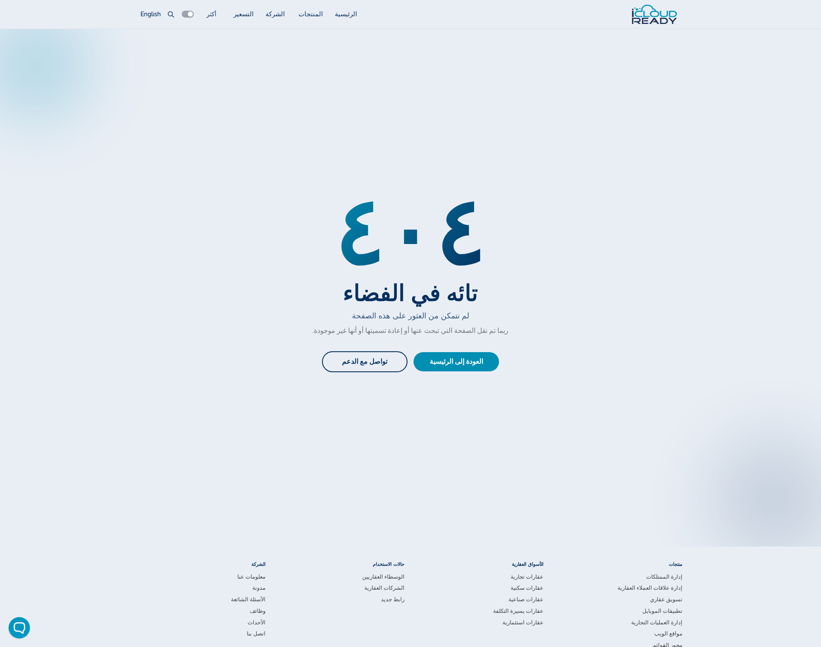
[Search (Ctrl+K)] (171, 14)
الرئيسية (346, 14)
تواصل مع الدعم (364, 361)
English (150, 14)
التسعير (243, 14)
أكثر (211, 14)
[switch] (188, 14)
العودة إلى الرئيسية (456, 361)
